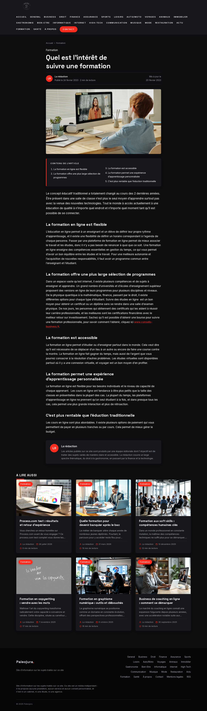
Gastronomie (25, 23)
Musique (136, 23)
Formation (23, 29)
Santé (37, 29)
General (35, 17)
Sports (106, 17)
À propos (50, 29)
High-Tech (96, 23)
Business (50, 17)
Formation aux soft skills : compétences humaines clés (158, 523)
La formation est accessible (122, 168)
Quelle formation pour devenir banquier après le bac (99, 523)
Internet (80, 23)
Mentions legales (175, 677)
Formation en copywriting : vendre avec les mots (37, 601)
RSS (189, 677)
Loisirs (119, 17)
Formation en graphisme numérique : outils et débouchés (101, 601)
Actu (180, 23)
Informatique (62, 23)
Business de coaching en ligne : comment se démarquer (159, 601)
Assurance (90, 17)
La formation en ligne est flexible (70, 169)
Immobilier (181, 17)
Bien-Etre (43, 23)
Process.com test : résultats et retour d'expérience (39, 523)
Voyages (150, 17)
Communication (116, 23)
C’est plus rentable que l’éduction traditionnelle (132, 181)
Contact (68, 29)
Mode (148, 23)
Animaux (164, 17)
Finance (75, 17)
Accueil (21, 17)
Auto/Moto (134, 17)
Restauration (164, 23)
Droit (63, 17)
